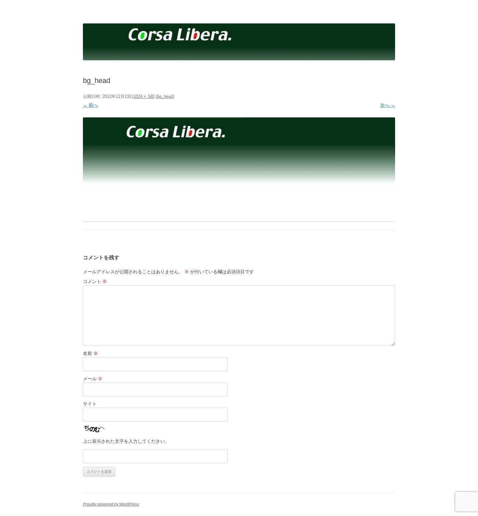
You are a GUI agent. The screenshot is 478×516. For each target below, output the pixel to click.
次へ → (387, 105)
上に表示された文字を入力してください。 (126, 441)
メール (92, 378)
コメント (95, 281)
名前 (90, 353)
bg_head (165, 96)
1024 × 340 (143, 96)
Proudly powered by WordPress (111, 504)
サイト (90, 403)
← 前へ (90, 105)
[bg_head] (239, 169)
